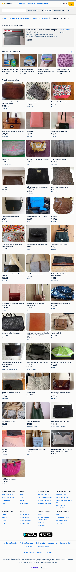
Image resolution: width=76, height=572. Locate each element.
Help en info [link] (21, 4)
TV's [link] (3, 503)
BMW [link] (21, 494)
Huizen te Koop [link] (24, 514)
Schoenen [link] (41, 522)
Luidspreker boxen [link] (8, 497)
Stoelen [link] (4, 520)
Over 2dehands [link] (29, 552)
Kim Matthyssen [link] (65, 29)
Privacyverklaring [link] (66, 543)
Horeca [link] (58, 514)
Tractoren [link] (59, 523)
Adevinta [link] (40, 552)
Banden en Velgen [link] (43, 494)
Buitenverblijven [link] (25, 523)
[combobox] (14, 10)
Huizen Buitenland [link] (25, 520)
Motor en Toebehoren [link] (44, 500)
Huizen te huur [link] (24, 517)
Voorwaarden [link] (31, 4)
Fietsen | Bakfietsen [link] (62, 497)
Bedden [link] (4, 517)
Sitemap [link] (49, 552)
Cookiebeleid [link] (30, 547)
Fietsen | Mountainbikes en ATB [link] (64, 501)
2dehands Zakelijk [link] (10, 543)
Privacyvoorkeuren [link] (44, 547)
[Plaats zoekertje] (71, 4)
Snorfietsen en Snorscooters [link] (60, 506)
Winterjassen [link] (42, 525)
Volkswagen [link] (24, 503)
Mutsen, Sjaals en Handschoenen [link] (43, 518)
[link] (9, 4)
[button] (64, 4)
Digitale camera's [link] (7, 494)
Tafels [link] (4, 523)
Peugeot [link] (22, 500)
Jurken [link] (40, 514)
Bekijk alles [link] (70, 52)
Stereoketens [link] (6, 500)
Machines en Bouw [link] (61, 520)
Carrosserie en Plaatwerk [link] (45, 497)
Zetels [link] (4, 514)
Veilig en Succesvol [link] (26, 543)
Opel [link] (21, 497)
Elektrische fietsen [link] (61, 494)
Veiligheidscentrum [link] (42, 4)
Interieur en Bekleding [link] (44, 503)
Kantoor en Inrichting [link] (62, 517)
